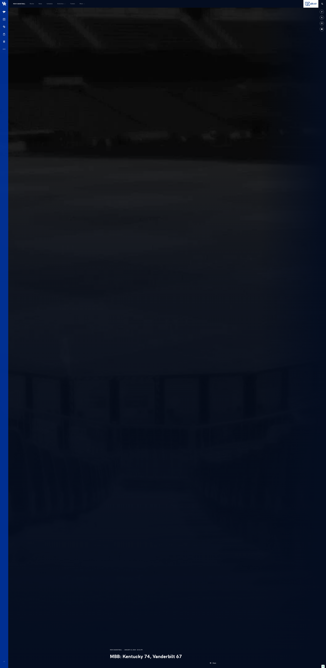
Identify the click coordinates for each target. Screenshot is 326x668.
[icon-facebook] (322, 12)
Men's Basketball (19, 4)
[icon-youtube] (322, 29)
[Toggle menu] (4, 661)
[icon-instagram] (322, 23)
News (40, 4)
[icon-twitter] (322, 18)
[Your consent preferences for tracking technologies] (323, 666)
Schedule (50, 4)
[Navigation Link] (4, 12)
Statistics (60, 4)
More (81, 4)
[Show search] (322, 4)
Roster (32, 4)
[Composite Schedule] (4, 19)
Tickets (72, 4)
